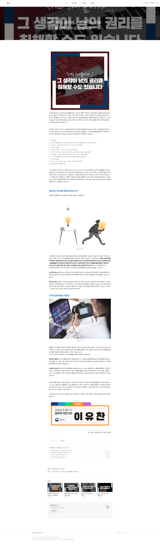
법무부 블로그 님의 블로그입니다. (58, 507)
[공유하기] (54, 440)
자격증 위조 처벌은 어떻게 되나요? (58, 454)
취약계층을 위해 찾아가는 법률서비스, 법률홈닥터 (61, 450)
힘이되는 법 (59, 447)
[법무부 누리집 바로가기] (37, 532)
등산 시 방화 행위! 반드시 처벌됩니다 (58, 456)
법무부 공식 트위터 (121, 527)
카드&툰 (84, 3)
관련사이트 (119, 532)
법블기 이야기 (53, 447)
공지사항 (74, 3)
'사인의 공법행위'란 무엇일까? (57, 457)
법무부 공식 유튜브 (121, 522)
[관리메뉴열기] (157, 3)
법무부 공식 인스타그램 (122, 530)
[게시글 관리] (56, 440)
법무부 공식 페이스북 (121, 524)
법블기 (92, 3)
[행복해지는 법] (9, 3)
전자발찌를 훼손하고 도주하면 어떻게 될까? (60, 452)
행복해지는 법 (54, 505)
